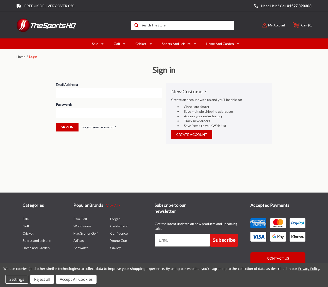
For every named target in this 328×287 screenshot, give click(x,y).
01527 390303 (299, 6)
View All (112, 205)
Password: (64, 104)
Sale (95, 44)
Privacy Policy (308, 268)
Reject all (42, 279)
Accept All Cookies (76, 279)
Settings (16, 279)
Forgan (115, 219)
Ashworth (81, 248)
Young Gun (118, 240)
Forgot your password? (99, 127)
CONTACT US (278, 258)
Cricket (140, 44)
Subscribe (224, 240)
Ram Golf (80, 219)
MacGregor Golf (85, 233)
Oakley (115, 248)
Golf (117, 44)
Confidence (119, 233)
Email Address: (67, 84)
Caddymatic (119, 226)
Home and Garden (220, 44)
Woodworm (82, 226)
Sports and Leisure (176, 44)
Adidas (78, 240)
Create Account (191, 134)
